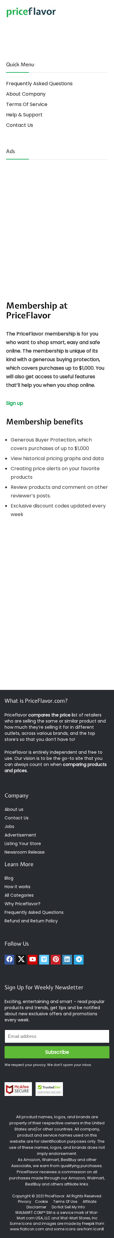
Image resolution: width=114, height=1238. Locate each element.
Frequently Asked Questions (39, 83)
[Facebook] (9, 960)
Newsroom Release (25, 852)
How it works (17, 887)
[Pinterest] (55, 960)
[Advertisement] (57, 223)
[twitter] (21, 960)
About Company (26, 93)
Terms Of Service (26, 104)
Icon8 (98, 1229)
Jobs (9, 826)
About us (14, 809)
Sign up (14, 403)
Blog (9, 878)
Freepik (88, 1223)
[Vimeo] (44, 960)
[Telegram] (79, 960)
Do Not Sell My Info (68, 1207)
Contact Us (19, 125)
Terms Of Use (65, 1201)
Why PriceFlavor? (22, 904)
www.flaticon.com (27, 1229)
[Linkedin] (67, 960)
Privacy (25, 1201)
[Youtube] (32, 960)
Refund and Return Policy (31, 921)
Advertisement (20, 835)
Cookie (41, 1201)
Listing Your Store (23, 844)
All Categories (19, 895)
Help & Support (24, 114)
